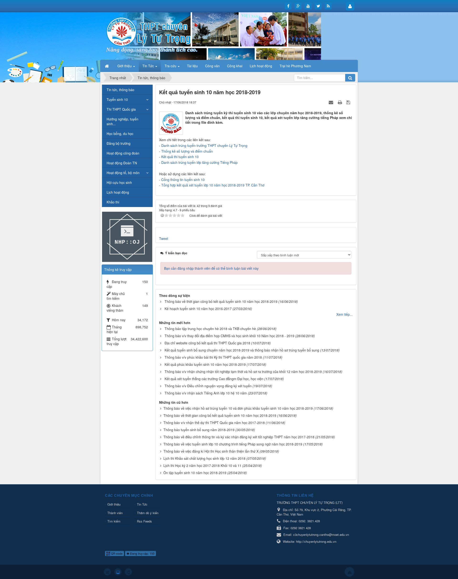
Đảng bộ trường (118, 143)
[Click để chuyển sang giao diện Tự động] (107, 571)
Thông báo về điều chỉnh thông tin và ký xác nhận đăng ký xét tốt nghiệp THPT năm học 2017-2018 (238, 436)
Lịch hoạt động (118, 192)
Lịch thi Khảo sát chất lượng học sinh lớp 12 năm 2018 (204, 458)
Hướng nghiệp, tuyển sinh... (122, 121)
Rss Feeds (144, 521)
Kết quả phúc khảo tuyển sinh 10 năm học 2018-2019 (205, 364)
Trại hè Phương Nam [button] (295, 65)
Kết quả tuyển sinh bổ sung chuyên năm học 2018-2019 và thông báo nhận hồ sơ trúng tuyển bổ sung (242, 350)
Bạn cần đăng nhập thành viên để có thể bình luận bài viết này (211, 268)
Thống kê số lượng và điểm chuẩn (187, 151)
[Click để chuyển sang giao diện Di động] (128, 571)
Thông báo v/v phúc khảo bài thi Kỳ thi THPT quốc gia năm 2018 (213, 357)
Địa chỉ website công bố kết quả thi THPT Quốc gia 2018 (207, 343)
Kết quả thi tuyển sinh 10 (180, 156)
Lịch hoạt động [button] (261, 65)
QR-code (116, 553)
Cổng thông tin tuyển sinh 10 (183, 179)
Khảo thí (113, 202)
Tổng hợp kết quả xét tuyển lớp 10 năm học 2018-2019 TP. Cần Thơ (212, 185)
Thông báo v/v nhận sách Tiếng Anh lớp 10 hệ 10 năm (206, 393)
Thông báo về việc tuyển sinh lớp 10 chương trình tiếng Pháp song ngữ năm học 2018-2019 (232, 444)
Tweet (163, 238)
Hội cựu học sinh (119, 182)
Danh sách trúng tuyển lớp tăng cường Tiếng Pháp (199, 162)
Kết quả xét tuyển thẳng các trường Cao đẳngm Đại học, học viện (214, 378)
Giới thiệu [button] (125, 65)
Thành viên (115, 513)
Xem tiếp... (344, 314)
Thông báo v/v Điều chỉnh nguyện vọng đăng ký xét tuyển (208, 385)
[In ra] (340, 102)
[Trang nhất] (107, 66)
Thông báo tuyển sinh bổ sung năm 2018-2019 (198, 429)
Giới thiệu (113, 504)
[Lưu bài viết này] (348, 102)
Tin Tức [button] (148, 65)
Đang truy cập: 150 (142, 553)
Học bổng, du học (120, 133)
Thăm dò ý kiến (147, 513)
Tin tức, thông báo (120, 89)
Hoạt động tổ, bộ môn (123, 172)
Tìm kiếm (113, 521)
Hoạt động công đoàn (123, 153)
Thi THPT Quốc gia (121, 109)
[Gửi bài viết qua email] (331, 102)
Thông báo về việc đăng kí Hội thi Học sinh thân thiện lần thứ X (211, 451)
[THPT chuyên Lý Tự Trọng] (149, 31)
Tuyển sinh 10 (117, 99)
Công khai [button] (234, 65)
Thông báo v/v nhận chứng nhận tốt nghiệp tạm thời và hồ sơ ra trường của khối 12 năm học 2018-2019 (243, 371)
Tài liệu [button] (192, 65)
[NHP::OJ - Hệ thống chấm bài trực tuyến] (127, 236)
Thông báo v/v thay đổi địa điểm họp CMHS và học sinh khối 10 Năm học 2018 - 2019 (229, 335)
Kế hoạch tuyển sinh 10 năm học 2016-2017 (198, 308)
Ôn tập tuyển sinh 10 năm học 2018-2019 (194, 472)
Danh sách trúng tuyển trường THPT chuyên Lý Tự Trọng (204, 145)
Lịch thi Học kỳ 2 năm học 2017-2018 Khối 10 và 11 (202, 465)
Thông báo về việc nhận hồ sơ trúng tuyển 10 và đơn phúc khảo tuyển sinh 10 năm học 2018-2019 (238, 408)
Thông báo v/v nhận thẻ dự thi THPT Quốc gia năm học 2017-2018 (214, 422)
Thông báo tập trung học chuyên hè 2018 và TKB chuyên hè (210, 328)
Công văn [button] (212, 65)
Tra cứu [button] (171, 65)
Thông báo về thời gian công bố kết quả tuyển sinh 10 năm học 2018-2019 (221, 301)
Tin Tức (142, 504)
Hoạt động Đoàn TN (122, 162)
